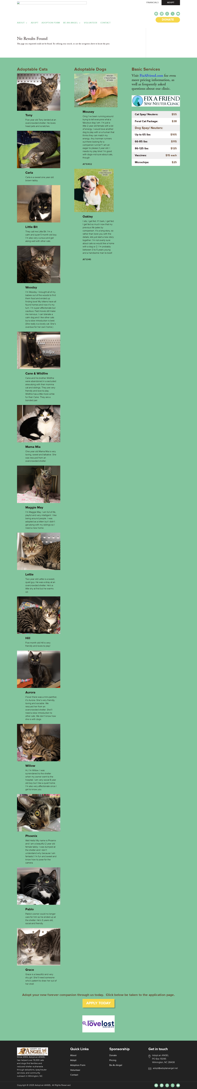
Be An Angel (70, 23)
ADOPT (170, 2)
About (21, 23)
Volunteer (90, 23)
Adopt (35, 23)
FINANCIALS (152, 2)
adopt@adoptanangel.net (165, 1068)
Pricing (112, 1060)
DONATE (168, 19)
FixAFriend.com (151, 75)
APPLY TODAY (98, 1003)
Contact (105, 23)
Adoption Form (51, 23)
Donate (113, 1055)
